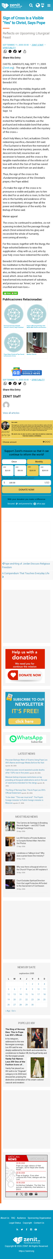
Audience (21, 1218)
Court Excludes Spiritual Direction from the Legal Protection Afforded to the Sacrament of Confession (32, 883)
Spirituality (9, 48)
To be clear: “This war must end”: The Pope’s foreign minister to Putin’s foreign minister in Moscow (24, 800)
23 (32, 999)
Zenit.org (8, 67)
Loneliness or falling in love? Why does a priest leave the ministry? (30, 854)
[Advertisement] (26, 542)
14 (20, 994)
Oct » (14, 1011)
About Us (5, 1218)
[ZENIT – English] (15, 5)
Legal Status (15, 1223)
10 (38, 989)
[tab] (16, 1158)
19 (8, 999)
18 (44, 994)
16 (32, 994)
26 (8, 1005)
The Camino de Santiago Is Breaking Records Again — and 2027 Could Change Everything (32, 825)
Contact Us (39, 1223)
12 (8, 994)
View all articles (11, 412)
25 (44, 999)
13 (14, 994)
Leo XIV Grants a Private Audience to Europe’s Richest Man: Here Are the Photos (31, 840)
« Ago (7, 1011)
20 (14, 999)
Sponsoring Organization (39, 1218)
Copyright (27, 1223)
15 (26, 994)
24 (38, 999)
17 (38, 994)
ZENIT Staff (38, 45)
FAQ (13, 1218)
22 (26, 999)
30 (32, 1005)
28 (20, 1005)
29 (26, 1005)
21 (20, 999)
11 (44, 989)
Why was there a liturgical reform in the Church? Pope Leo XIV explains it (32, 868)
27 (14, 1005)
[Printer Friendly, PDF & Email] (10, 293)
